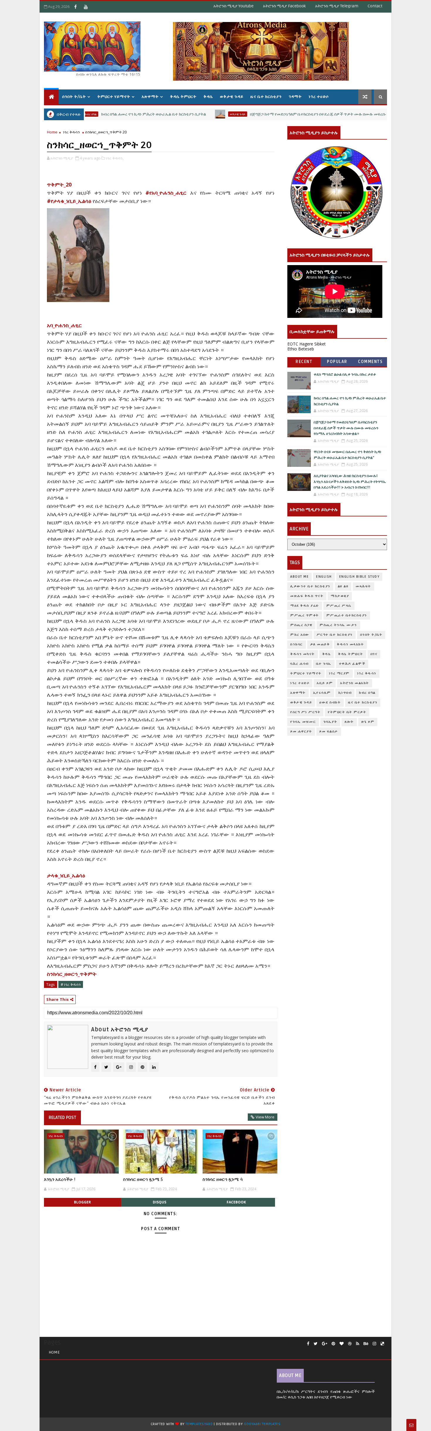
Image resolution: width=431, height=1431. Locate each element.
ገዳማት (295, 96)
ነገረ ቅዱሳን (71, 132)
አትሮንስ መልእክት (354, 683)
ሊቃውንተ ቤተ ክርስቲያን (310, 586)
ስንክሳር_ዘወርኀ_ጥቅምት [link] (71, 973)
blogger (82, 1202)
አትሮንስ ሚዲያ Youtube (233, 6)
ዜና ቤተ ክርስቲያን (266, 96)
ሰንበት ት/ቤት (74, 96)
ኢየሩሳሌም (322, 693)
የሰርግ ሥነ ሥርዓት (305, 712)
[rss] (357, 1343)
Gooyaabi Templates (262, 1424)
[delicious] (382, 1343)
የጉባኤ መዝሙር (303, 722)
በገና (374, 654)
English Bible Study (359, 576)
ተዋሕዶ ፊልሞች (352, 664)
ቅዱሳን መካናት (302, 654)
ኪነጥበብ (345, 693)
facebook (236, 1202)
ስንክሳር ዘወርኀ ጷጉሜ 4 (223, 1179)
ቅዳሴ (208, 96)
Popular (337, 361)
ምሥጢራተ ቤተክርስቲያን (346, 615)
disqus (159, 1202)
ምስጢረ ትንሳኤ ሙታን (338, 625)
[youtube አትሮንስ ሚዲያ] (85, 6)
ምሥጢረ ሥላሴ (339, 605)
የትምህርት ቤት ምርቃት (347, 712)
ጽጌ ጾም (368, 722)
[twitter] (315, 1343)
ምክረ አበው (299, 635)
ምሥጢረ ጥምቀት (304, 615)
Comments (370, 361)
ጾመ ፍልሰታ (328, 731)
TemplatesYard (199, 1424)
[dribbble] (350, 1343)
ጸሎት (349, 722)
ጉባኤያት (330, 722)
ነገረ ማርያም (339, 673)
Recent (304, 361)
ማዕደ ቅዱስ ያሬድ (304, 605)
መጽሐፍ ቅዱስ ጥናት (306, 596)
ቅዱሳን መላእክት (350, 644)
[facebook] (308, 1343)
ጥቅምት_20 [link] (59, 184)
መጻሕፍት (363, 586)
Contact (375, 6)
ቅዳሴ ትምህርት (183, 96)
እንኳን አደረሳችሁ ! (59, 1179)
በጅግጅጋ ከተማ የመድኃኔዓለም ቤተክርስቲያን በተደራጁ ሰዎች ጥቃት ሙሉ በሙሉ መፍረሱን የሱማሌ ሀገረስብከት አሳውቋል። (311, 114)
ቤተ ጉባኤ (324, 664)
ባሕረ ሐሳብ (299, 664)
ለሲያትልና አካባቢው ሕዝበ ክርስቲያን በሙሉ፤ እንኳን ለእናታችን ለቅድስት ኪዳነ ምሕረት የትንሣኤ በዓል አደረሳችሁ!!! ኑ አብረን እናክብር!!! (350, 482)
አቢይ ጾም (325, 683)
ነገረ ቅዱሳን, (114, 158)
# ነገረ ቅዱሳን (71, 984)
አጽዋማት (150, 96)
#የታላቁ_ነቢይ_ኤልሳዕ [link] (69, 200)
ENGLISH (324, 576)
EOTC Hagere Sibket (306, 344)
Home (52, 132)
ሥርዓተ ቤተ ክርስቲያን (335, 635)
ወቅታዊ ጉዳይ (231, 96)
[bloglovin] (341, 1343)
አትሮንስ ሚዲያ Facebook (284, 6)
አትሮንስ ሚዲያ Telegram (336, 6)
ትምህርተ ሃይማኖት (113, 96)
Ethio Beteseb (300, 349)
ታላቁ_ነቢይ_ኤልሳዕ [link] (66, 875)
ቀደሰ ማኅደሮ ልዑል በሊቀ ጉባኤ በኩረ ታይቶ (345, 374)
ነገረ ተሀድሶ (319, 96)
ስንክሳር (296, 644)
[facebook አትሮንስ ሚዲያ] (75, 6)
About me (299, 576)
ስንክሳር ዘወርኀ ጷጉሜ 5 (143, 1179)
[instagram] (374, 1343)
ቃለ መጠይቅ (320, 644)
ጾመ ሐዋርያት (301, 731)
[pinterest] (333, 1343)
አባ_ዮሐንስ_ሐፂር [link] (64, 325)
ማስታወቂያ (340, 596)
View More (265, 1117)
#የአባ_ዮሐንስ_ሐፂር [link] (165, 192)
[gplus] (324, 1343)
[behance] (366, 1343)
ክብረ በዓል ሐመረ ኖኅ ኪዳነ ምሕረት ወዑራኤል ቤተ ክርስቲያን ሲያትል (121, 114)
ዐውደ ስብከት (330, 702)
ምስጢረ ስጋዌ (301, 625)
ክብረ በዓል (367, 693)
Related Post (62, 1117)
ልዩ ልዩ (343, 586)
